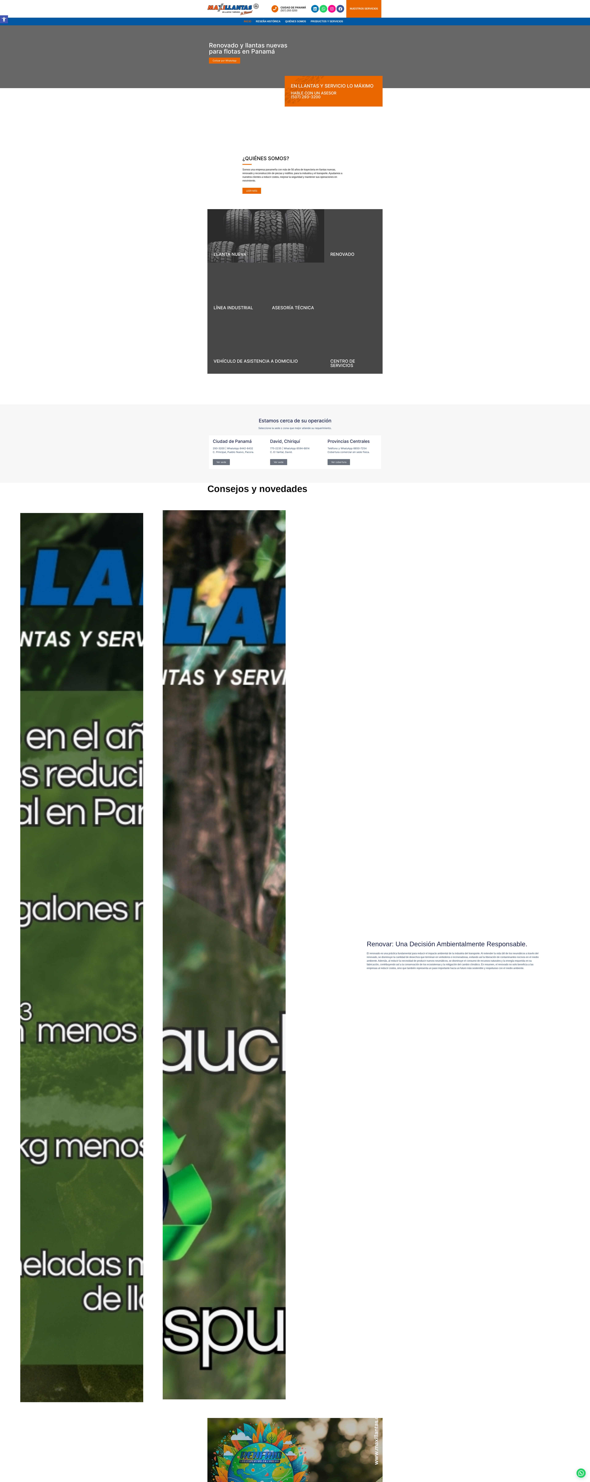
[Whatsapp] (323, 9)
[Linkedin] (315, 9)
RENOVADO (342, 254)
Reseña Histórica (268, 21)
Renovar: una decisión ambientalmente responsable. (447, 944)
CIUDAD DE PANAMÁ (293, 7)
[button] (4, 19)
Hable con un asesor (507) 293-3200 (313, 95)
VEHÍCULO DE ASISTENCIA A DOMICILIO (256, 361)
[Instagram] (332, 9)
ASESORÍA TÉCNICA (293, 307)
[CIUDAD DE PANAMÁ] (274, 8)
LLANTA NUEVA (230, 254)
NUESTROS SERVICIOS (364, 8)
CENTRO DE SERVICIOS (342, 363)
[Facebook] (340, 9)
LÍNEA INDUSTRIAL (233, 307)
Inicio (247, 21)
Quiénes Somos (295, 21)
